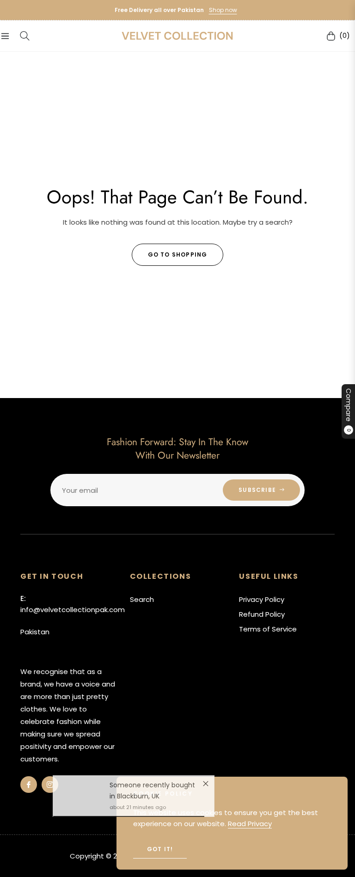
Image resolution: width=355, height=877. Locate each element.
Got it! (160, 849)
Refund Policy (262, 614)
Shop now (223, 10)
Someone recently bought (152, 791)
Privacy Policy (261, 599)
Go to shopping (178, 254)
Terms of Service (268, 629)
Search (142, 599)
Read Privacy (250, 823)
